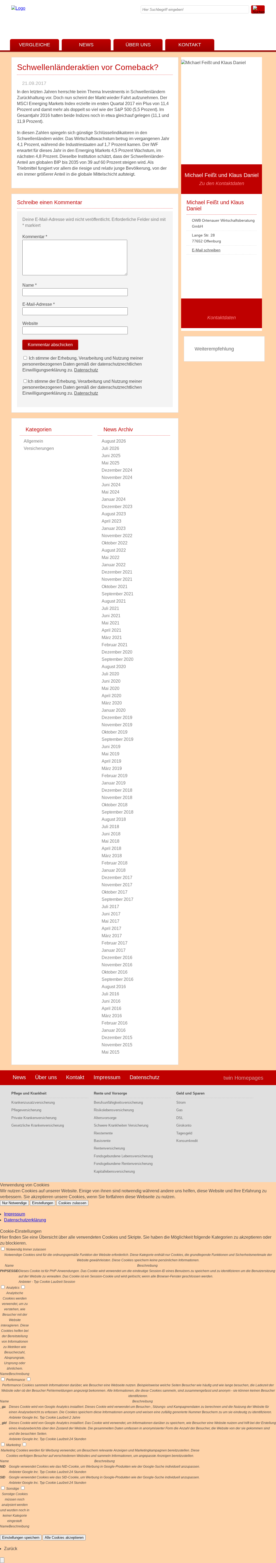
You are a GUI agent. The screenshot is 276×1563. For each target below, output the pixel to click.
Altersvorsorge (105, 1118)
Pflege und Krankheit (28, 1093)
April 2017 (111, 928)
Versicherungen (39, 448)
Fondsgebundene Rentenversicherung (123, 1164)
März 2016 (112, 1015)
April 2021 (111, 630)
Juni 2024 (111, 484)
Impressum (107, 1077)
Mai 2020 (110, 688)
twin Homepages (243, 1078)
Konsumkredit (187, 1141)
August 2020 (114, 666)
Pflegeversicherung (26, 1110)
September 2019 (117, 739)
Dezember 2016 (117, 957)
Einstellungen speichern (20, 1538)
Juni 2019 (111, 746)
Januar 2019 (114, 783)
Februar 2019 (114, 775)
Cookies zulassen (72, 1203)
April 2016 (111, 1008)
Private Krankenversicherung (33, 1118)
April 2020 (111, 695)
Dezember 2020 (117, 652)
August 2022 (114, 550)
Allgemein (33, 441)
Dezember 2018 (117, 790)
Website (30, 323)
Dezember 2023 (117, 506)
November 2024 (117, 477)
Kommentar (34, 236)
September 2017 (117, 899)
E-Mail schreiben (206, 250)
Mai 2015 (110, 1052)
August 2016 (114, 986)
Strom (181, 1102)
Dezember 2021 (117, 572)
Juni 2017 (111, 914)
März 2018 (112, 855)
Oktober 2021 (114, 586)
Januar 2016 (114, 1030)
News (86, 44)
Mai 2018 (110, 841)
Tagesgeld (184, 1133)
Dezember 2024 (117, 470)
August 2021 (114, 601)
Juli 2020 (110, 674)
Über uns (138, 44)
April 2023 (111, 521)
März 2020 (112, 703)
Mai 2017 (110, 921)
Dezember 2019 (117, 717)
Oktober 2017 (114, 892)
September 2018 (117, 812)
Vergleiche (34, 44)
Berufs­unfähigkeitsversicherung (118, 1102)
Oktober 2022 (114, 543)
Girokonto (183, 1125)
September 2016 (117, 979)
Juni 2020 (111, 681)
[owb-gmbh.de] (18, 8)
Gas (179, 1110)
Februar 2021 (114, 644)
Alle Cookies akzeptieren (64, 1538)
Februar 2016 (114, 1023)
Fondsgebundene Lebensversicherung (123, 1156)
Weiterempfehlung (214, 349)
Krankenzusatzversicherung (33, 1102)
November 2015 (117, 1045)
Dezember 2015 (117, 1037)
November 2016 (117, 965)
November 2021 (117, 579)
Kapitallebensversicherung (114, 1171)
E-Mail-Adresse (38, 304)
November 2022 (117, 535)
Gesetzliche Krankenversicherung (37, 1125)
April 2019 (111, 761)
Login (207, 1078)
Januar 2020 (114, 710)
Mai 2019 (110, 754)
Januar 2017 (114, 950)
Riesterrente (103, 1133)
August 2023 (114, 514)
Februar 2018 (114, 863)
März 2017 (112, 935)
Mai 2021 (110, 623)
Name (29, 285)
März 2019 (112, 768)
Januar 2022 (114, 564)
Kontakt (189, 44)
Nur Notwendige (14, 1203)
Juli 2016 (110, 994)
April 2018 (111, 848)
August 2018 (114, 819)
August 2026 (114, 441)
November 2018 (117, 797)
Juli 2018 (110, 826)
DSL (179, 1118)
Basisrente (102, 1141)
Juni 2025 (111, 455)
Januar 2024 (114, 499)
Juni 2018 (111, 834)
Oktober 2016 (114, 972)
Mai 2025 (110, 463)
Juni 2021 (111, 615)
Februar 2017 (114, 943)
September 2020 (117, 659)
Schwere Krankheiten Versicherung (121, 1125)
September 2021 (117, 594)
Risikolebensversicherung (114, 1110)
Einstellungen (42, 1203)
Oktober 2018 (114, 805)
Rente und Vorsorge (110, 1093)
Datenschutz (86, 370)
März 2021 (112, 637)
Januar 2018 (114, 870)
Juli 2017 (110, 906)
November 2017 (117, 885)
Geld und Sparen (190, 1093)
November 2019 (117, 725)
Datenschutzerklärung (25, 1220)
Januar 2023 (114, 528)
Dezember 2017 (117, 877)
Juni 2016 (111, 1001)
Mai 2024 (110, 492)
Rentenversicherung (109, 1148)
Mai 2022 (110, 557)
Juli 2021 (110, 608)
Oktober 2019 (114, 732)
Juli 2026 (110, 448)
